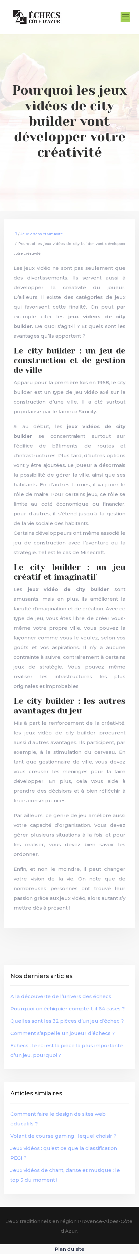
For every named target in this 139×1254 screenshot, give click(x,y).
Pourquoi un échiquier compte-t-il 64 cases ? (67, 1009)
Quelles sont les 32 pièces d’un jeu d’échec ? (67, 1021)
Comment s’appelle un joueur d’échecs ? (62, 1033)
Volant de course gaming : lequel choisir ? (63, 1136)
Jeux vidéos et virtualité (41, 234)
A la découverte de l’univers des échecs (60, 996)
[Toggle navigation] (125, 17)
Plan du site (69, 1249)
